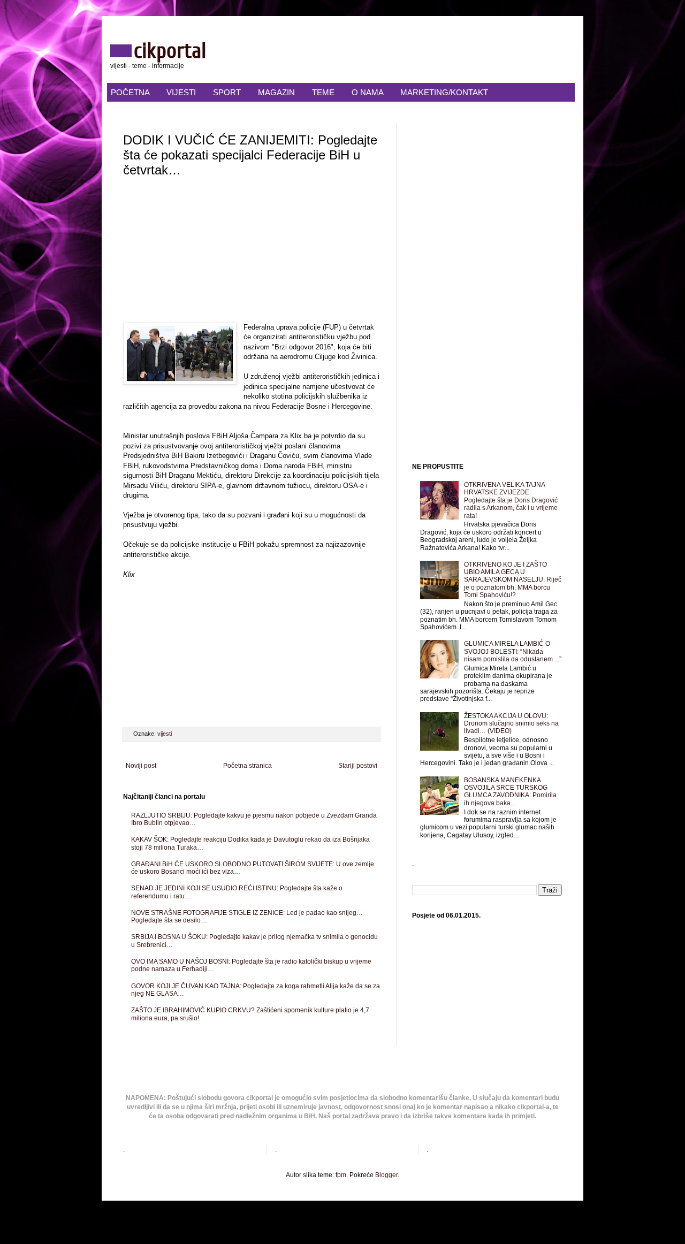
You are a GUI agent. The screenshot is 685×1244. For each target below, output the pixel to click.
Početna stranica (247, 765)
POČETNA (130, 92)
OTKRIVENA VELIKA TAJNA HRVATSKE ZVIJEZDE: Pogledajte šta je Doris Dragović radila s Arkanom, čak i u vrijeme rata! (511, 500)
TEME (323, 92)
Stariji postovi (357, 765)
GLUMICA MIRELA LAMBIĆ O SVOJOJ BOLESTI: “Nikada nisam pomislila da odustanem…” (512, 651)
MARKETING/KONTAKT (444, 92)
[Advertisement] (251, 253)
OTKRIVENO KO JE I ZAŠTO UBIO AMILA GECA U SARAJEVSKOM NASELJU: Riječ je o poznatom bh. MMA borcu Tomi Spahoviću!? (512, 580)
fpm (341, 1175)
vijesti (164, 733)
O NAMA (367, 92)
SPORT (227, 92)
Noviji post (141, 765)
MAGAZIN (276, 92)
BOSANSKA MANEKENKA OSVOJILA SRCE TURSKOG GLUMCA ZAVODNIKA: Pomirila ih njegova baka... (510, 791)
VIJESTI (181, 92)
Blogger (386, 1175)
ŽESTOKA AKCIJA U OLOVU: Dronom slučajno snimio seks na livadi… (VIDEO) (511, 723)
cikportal (170, 51)
